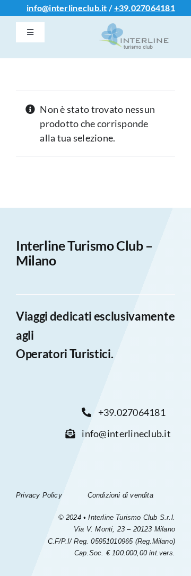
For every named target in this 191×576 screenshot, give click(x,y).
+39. (122, 8)
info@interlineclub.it (67, 8)
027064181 (153, 8)
